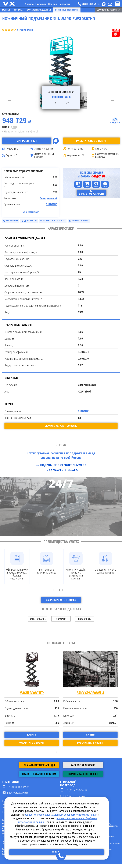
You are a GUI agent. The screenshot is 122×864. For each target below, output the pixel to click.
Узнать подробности (91, 193)
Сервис (52, 4)
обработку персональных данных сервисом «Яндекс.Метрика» (60, 814)
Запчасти (64, 4)
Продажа (40, 4)
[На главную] (12, 3)
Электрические (38, 619)
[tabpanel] (17, 566)
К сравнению (32, 212)
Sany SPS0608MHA (90, 693)
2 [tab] (63, 591)
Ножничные (84, 619)
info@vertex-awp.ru (18, 792)
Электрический (48, 198)
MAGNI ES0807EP (32, 693)
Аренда (29, 4)
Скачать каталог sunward (61, 425)
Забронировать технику (61, 599)
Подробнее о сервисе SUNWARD (63, 465)
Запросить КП (27, 141)
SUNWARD (51, 204)
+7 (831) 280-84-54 (76, 790)
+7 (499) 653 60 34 (18, 786)
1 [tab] (60, 591)
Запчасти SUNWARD (63, 470)
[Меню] (117, 3)
